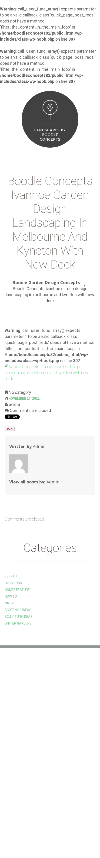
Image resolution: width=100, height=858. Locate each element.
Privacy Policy (17, 723)
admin (15, 404)
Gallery (30, 834)
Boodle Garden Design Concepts (46, 282)
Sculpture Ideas (19, 616)
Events (11, 576)
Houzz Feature (17, 590)
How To (11, 596)
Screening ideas (18, 610)
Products (52, 834)
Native (10, 603)
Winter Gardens (18, 623)
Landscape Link (17, 702)
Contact (17, 841)
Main (13, 834)
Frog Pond (13, 583)
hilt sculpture (17, 688)
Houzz (10, 695)
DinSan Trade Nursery (23, 709)
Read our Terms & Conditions (29, 716)
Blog (72, 834)
